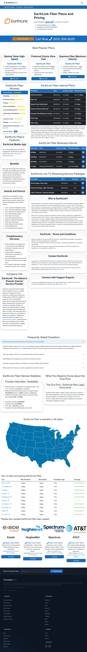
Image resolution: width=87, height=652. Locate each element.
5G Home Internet (80, 555)
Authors (47, 636)
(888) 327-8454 (62, 284)
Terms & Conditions (12, 590)
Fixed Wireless (7, 613)
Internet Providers (7, 600)
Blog (4, 633)
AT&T (46, 605)
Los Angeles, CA (7, 486)
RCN (46, 619)
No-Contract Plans (7, 619)
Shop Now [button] (15, 79)
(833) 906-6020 (55, 39)
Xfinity (46, 603)
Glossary (5, 638)
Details (12, 557)
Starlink (47, 624)
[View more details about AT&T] (76, 528)
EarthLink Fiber (14, 63)
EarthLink (47, 600)
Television (48, 553)
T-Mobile (47, 616)
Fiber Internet (6, 603)
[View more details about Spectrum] (54, 528)
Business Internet (24, 346)
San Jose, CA (6, 514)
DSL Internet (6, 611)
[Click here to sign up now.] (83, 152)
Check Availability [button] (23, 39)
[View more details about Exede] (11, 528)
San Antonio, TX (7, 504)
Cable (59, 551)
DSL (82, 553)
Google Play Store (8, 156)
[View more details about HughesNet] (33, 528)
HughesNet (47, 613)
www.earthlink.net (14, 122)
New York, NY (6, 483)
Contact (47, 638)
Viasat (46, 611)
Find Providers (57, 571)
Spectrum (47, 608)
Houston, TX (5, 493)
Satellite (14, 551)
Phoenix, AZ (5, 500)
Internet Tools (6, 636)
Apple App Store (15, 154)
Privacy (5, 590)
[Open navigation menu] (82, 3)
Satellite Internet (7, 616)
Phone (8, 553)
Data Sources (6, 641)
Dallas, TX (5, 511)
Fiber (15, 131)
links (54, 248)
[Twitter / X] (49, 646)
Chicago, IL (5, 490)
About (46, 633)
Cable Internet (6, 608)
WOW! (46, 622)
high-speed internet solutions (12, 318)
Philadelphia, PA (7, 497)
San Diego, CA (6, 507)
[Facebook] (46, 646)
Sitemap (5, 646)
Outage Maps (6, 644)
